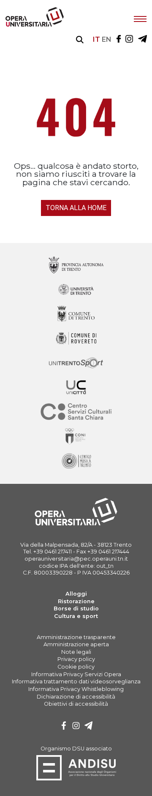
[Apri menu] (140, 18)
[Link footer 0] (76, 265)
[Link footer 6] (76, 412)
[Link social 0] (119, 39)
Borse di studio (76, 608)
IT (96, 39)
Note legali (76, 652)
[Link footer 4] (76, 363)
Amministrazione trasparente (76, 637)
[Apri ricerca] (79, 39)
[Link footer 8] (76, 461)
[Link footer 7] (76, 437)
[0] (64, 726)
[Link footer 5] (76, 388)
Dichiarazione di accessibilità (76, 696)
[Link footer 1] (76, 290)
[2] (88, 726)
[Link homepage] (34, 25)
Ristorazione (76, 601)
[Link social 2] (142, 39)
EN (106, 39)
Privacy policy (76, 659)
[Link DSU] (76, 779)
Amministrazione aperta (76, 644)
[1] (76, 726)
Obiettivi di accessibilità (76, 704)
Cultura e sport (76, 616)
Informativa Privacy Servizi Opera (76, 674)
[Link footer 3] (76, 339)
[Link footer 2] (76, 314)
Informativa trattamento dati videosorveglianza (76, 681)
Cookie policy (76, 667)
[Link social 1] (129, 39)
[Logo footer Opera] (76, 524)
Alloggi (76, 594)
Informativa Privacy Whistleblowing (76, 689)
